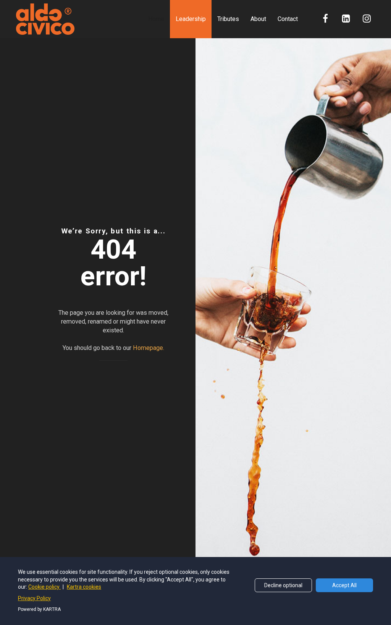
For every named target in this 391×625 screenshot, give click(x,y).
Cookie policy (44, 587)
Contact (288, 19)
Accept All (344, 585)
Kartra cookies (84, 587)
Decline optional (283, 585)
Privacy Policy (34, 598)
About (258, 19)
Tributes (228, 19)
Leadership (191, 19)
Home (156, 19)
